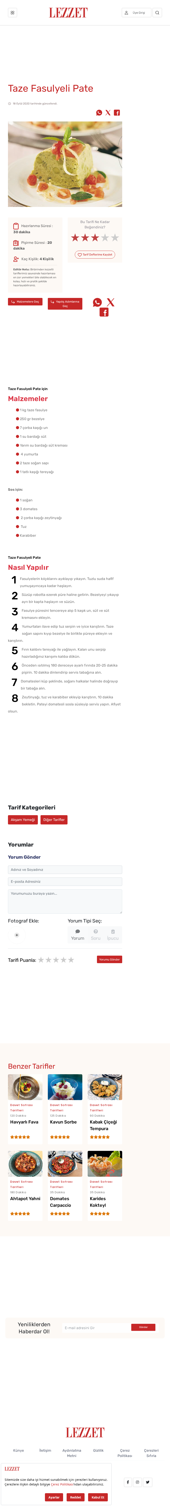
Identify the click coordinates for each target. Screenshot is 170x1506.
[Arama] (157, 12)
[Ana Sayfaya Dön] (85, 1432)
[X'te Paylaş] (108, 113)
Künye (18, 1450)
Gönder (143, 1327)
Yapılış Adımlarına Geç (67, 303)
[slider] (95, 237)
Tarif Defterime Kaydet (97, 254)
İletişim (45, 1450)
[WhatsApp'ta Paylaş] (99, 113)
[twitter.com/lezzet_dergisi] (147, 1482)
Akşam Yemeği (23, 820)
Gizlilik (98, 1450)
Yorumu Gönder (109, 959)
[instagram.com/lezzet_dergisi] (137, 1482)
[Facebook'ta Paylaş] (116, 113)
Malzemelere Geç (27, 301)
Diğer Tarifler (54, 820)
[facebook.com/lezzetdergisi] (128, 1482)
